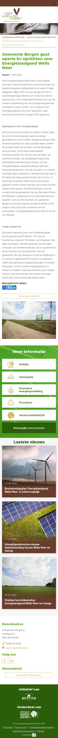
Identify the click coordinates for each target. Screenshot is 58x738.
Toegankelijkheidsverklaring (41, 727)
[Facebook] (4, 661)
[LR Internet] (34, 734)
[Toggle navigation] (54, 3)
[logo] (12, 15)
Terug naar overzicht (29, 296)
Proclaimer (8, 727)
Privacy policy (21, 727)
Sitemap (40, 731)
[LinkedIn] (11, 661)
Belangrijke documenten (24, 731)
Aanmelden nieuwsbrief (29, 674)
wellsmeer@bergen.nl (17, 647)
